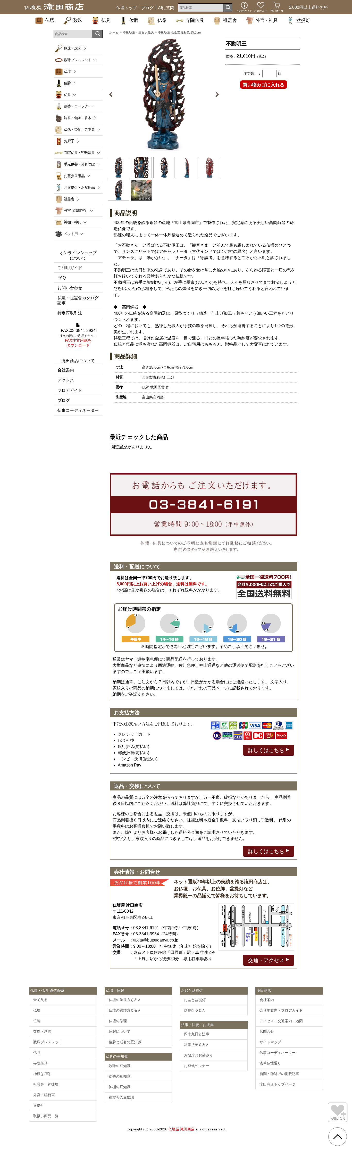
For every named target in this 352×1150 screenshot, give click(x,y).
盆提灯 (303, 20)
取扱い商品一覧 (45, 1116)
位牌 (134, 20)
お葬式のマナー (196, 1066)
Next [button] (215, 94)
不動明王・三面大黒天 (138, 32)
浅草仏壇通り (270, 1063)
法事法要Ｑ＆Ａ (196, 1045)
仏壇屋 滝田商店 (181, 1129)
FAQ (61, 278)
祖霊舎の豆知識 (121, 1097)
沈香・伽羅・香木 (77, 118)
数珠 (77, 20)
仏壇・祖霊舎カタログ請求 (78, 300)
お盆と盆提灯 (195, 1000)
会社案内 (65, 370)
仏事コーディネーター (78, 410)
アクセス (65, 380)
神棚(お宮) (41, 1074)
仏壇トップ (126, 8)
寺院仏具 (195, 20)
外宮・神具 (267, 20)
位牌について (119, 1031)
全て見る (40, 1000)
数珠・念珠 (72, 48)
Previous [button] (113, 94)
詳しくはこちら (267, 750)
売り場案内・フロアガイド (281, 1010)
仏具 (106, 20)
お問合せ (266, 1031)
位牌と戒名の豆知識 (125, 1042)
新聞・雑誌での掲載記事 (279, 1074)
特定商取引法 (69, 313)
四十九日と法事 (196, 1034)
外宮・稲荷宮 (44, 1095)
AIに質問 (166, 8)
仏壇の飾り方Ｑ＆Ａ (125, 1000)
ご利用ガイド (69, 267)
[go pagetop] (337, 1136)
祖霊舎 (230, 20)
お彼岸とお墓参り (198, 1055)
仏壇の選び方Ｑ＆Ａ (125, 1010)
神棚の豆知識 (119, 1087)
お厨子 (69, 141)
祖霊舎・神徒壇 (45, 1084)
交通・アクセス (267, 960)
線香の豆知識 (119, 1076)
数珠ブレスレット (47, 1042)
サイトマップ (270, 1042)
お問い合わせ (69, 288)
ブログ (147, 8)
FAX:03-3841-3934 (78, 338)
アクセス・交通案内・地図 (281, 1021)
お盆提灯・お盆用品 (79, 187)
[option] (164, 94)
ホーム (114, 32)
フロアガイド (69, 390)
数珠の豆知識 (119, 1066)
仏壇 (49, 20)
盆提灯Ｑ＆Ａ (194, 1010)
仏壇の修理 (118, 1021)
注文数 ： (252, 73)
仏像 (162, 20)
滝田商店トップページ (277, 1084)
